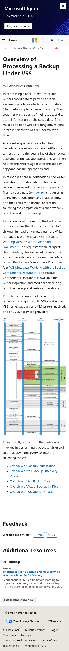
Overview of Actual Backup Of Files (34, 486)
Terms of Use (49, 640)
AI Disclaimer (11, 630)
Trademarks (10, 646)
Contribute (9, 635)
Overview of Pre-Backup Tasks (31, 481)
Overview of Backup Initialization (33, 466)
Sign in (61, 40)
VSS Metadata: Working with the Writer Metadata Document (31, 242)
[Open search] (52, 40)
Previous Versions (34, 630)
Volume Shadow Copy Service (29, 48)
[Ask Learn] (57, 48)
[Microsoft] (34, 40)
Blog (52, 630)
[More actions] (63, 48)
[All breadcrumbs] (6, 48)
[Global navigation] (3, 40)
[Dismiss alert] (63, 6)
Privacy (25, 635)
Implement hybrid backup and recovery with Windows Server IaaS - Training (31, 573)
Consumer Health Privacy (18, 640)
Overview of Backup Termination (32, 492)
